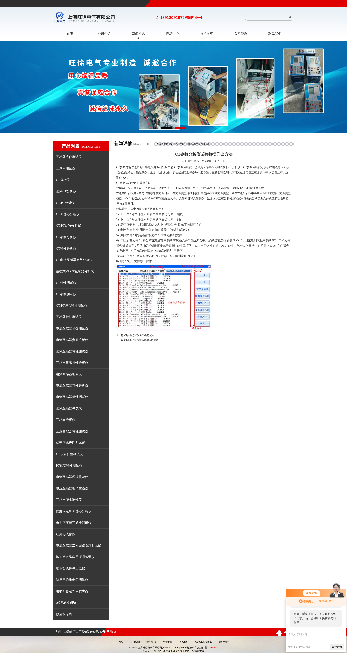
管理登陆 (224, 641)
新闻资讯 (169, 143)
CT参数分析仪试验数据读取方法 (141, 340)
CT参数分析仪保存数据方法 (139, 335)
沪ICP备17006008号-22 (166, 651)
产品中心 (167, 641)
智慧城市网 (198, 651)
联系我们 (184, 641)
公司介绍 (135, 641)
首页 (158, 143)
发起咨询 (337, 646)
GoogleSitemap (203, 641)
